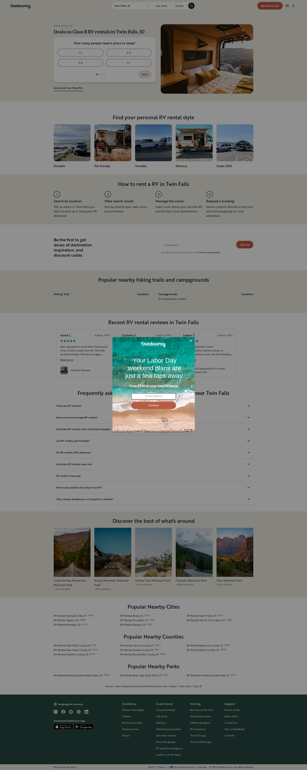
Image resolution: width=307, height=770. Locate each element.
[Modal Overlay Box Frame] (153, 385)
